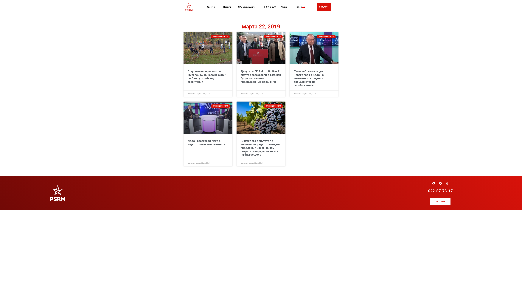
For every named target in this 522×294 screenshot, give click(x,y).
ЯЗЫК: (299, 7)
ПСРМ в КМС (270, 7)
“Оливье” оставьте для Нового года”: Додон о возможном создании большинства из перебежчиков (309, 78)
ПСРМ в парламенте (246, 7)
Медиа (284, 7)
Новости (227, 7)
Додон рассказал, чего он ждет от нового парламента (206, 142)
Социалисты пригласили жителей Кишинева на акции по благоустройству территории (207, 76)
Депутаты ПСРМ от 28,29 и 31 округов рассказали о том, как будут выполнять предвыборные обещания (261, 76)
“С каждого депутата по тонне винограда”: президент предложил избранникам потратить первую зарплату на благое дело (260, 147)
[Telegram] (440, 183)
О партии (210, 7)
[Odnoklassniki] (447, 183)
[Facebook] (433, 183)
